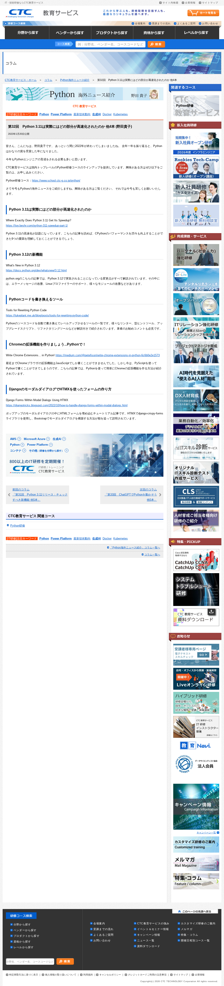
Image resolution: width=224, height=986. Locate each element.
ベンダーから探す (25, 930)
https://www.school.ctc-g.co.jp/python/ (56, 180)
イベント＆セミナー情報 (153, 929)
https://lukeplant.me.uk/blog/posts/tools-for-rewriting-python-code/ (47, 315)
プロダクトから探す (27, 936)
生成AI (96, 114)
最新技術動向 (82, 114)
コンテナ (15, 450)
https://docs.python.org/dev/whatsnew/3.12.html (36, 270)
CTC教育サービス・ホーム (21, 80)
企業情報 (190, 3)
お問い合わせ (210, 23)
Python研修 (17, 525)
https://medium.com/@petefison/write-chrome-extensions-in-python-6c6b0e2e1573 (108, 355)
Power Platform (61, 114)
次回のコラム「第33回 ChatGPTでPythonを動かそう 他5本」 (131, 494)
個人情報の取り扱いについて (60, 975)
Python (44, 114)
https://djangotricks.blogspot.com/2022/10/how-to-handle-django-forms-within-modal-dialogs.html (67, 405)
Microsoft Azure (34, 439)
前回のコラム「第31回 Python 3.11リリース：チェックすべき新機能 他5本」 (40, 494)
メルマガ (186, 929)
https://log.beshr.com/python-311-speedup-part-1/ (37, 225)
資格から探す (22, 941)
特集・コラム (189, 935)
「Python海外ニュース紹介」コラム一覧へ (135, 547)
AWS (13, 439)
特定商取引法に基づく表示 (23, 975)
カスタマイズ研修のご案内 (198, 923)
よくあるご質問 (186, 23)
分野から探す (22, 924)
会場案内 (140, 23)
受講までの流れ (161, 23)
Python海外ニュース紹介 (74, 80)
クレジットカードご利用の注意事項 (147, 975)
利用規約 (88, 975)
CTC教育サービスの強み (153, 923)
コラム (48, 80)
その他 (46, 450)
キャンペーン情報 (148, 935)
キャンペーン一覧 (206, 832)
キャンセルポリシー (110, 975)
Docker (107, 114)
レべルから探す (24, 947)
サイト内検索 (170, 3)
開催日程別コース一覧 (195, 940)
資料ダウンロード (148, 946)
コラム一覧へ (152, 554)
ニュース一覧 (145, 940)
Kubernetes (120, 114)
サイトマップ (210, 3)
